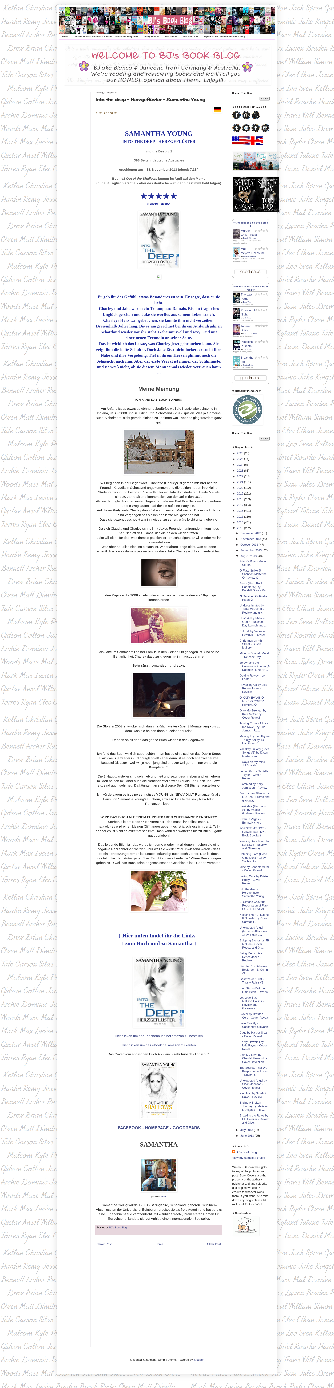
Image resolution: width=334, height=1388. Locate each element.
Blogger (199, 1359)
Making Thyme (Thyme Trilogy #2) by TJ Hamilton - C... (254, 740)
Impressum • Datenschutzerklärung (224, 36)
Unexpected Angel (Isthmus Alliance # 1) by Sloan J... (253, 931)
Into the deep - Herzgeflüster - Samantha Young (252, 893)
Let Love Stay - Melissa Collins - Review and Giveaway (252, 1003)
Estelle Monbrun (249, 238)
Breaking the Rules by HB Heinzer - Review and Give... (254, 1119)
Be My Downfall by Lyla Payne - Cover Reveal (253, 1045)
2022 (240, 476)
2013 (240, 528)
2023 (240, 470)
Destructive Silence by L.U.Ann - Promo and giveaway (254, 797)
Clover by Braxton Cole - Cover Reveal (254, 1015)
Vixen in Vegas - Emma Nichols (250, 821)
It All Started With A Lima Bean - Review (254, 990)
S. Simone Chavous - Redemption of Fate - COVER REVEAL (254, 905)
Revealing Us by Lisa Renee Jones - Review (253, 688)
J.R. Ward (247, 318)
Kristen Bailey (248, 365)
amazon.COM (190, 36)
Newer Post (104, 1244)
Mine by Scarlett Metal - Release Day (254, 655)
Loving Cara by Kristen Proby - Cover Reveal (254, 880)
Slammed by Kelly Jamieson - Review (253, 785)
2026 (240, 453)
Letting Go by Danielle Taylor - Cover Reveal (254, 775)
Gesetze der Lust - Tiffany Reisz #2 (252, 980)
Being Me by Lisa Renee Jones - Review (251, 957)
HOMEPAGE (157, 1128)
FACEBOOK (129, 1128)
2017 (240, 505)
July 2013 (247, 1130)
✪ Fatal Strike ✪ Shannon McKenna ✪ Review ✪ (253, 574)
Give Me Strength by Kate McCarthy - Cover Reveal (253, 714)
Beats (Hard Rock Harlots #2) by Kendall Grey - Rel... (254, 587)
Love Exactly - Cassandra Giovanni (254, 1025)
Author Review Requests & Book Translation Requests (106, 36)
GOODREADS (186, 1128)
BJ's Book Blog (246, 1152)
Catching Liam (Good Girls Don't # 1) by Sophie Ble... (253, 857)
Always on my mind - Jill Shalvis (253, 763)
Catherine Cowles (250, 333)
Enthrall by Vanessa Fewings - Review (252, 633)
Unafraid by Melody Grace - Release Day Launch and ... (253, 622)
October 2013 (249, 544)
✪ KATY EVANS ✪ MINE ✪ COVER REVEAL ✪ (252, 701)
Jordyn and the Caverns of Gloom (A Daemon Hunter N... (254, 666)
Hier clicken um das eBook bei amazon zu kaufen (159, 1045)
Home (65, 36)
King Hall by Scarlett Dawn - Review (253, 1095)
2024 (240, 464)
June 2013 (247, 1135)
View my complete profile (248, 1157)
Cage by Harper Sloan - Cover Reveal (254, 1034)
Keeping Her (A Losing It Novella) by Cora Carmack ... (254, 918)
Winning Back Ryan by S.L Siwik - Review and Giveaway (254, 845)
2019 (240, 493)
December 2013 (251, 533)
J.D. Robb (247, 349)
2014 (240, 522)
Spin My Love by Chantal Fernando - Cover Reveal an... (253, 1058)
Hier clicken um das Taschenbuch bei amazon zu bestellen (159, 1036)
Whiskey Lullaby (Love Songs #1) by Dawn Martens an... (254, 752)
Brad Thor (247, 302)
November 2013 (251, 539)
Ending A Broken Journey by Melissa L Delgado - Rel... (254, 1106)
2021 (240, 482)
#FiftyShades (151, 36)
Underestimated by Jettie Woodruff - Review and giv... (252, 609)
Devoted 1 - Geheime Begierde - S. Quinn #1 (254, 970)
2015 (240, 516)
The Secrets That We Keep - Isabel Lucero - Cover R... (254, 1071)
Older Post (214, 1244)
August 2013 (248, 556)
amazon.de (171, 36)
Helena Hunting (249, 256)
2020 (240, 487)
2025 (240, 459)
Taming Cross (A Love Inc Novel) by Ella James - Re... (254, 727)
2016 (240, 510)
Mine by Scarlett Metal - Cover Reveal (254, 868)
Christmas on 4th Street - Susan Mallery (251, 644)
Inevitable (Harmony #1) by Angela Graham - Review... (253, 810)
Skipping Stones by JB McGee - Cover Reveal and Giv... (254, 944)
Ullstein (163, 1196)
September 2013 (251, 550)
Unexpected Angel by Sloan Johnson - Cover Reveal (253, 1084)
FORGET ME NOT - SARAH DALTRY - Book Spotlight (253, 832)
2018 (240, 499)
